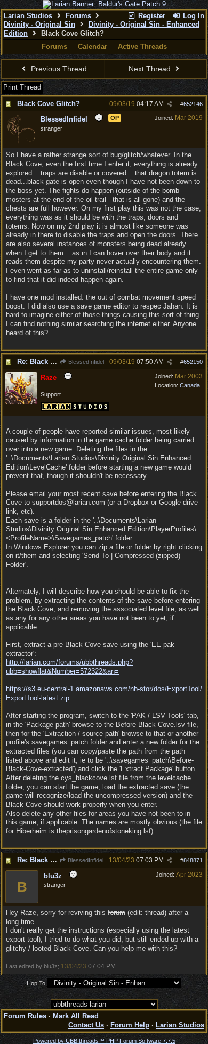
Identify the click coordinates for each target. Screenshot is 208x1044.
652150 (193, 362)
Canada (190, 385)
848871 (193, 860)
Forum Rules (25, 1016)
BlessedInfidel (85, 362)
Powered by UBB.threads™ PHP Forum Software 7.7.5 (104, 1041)
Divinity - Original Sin (39, 24)
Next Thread (151, 68)
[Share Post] (169, 104)
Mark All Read (76, 1016)
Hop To (36, 983)
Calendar (92, 47)
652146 (193, 104)
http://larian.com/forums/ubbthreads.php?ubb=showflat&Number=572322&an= (69, 666)
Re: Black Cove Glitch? (55, 362)
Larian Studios (28, 16)
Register (150, 16)
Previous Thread (58, 68)
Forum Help (129, 1025)
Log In (192, 16)
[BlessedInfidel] (21, 143)
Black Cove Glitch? (48, 104)
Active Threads (142, 47)
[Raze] (21, 402)
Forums (78, 16)
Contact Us (86, 1025)
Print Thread (22, 87)
